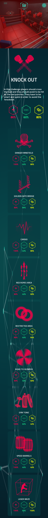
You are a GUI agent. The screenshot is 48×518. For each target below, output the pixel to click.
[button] (44, 5)
